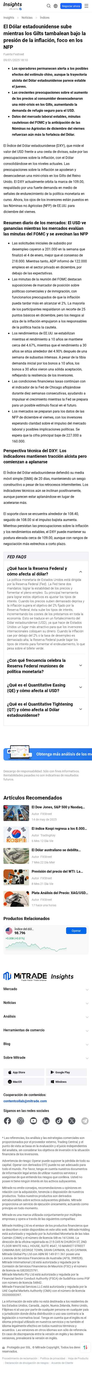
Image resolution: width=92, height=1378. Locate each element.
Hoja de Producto (78, 1358)
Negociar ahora (71, 6)
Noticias (27, 18)
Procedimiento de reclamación (19, 1358)
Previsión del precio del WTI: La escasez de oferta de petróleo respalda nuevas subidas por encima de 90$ (60, 871)
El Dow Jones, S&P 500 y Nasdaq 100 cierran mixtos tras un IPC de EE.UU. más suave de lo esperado (58, 807)
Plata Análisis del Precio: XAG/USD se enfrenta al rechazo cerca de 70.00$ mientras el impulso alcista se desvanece (59, 892)
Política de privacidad (52, 1358)
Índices (44, 18)
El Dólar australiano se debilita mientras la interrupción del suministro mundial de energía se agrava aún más (57, 850)
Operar (76, 931)
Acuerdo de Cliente (62, 1362)
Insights (8, 18)
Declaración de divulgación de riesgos (27, 1362)
